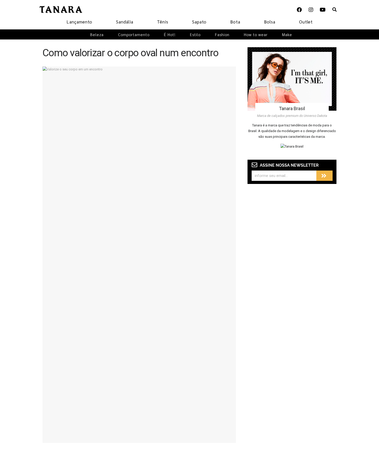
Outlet (306, 22)
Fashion (222, 34)
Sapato (199, 22)
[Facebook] (299, 10)
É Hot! (170, 34)
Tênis (162, 22)
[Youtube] (322, 10)
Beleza (97, 34)
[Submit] (324, 176)
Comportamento (134, 34)
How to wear (256, 34)
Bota (235, 22)
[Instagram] (311, 10)
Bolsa (269, 22)
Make (287, 34)
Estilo (195, 34)
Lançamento (79, 22)
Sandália (124, 22)
